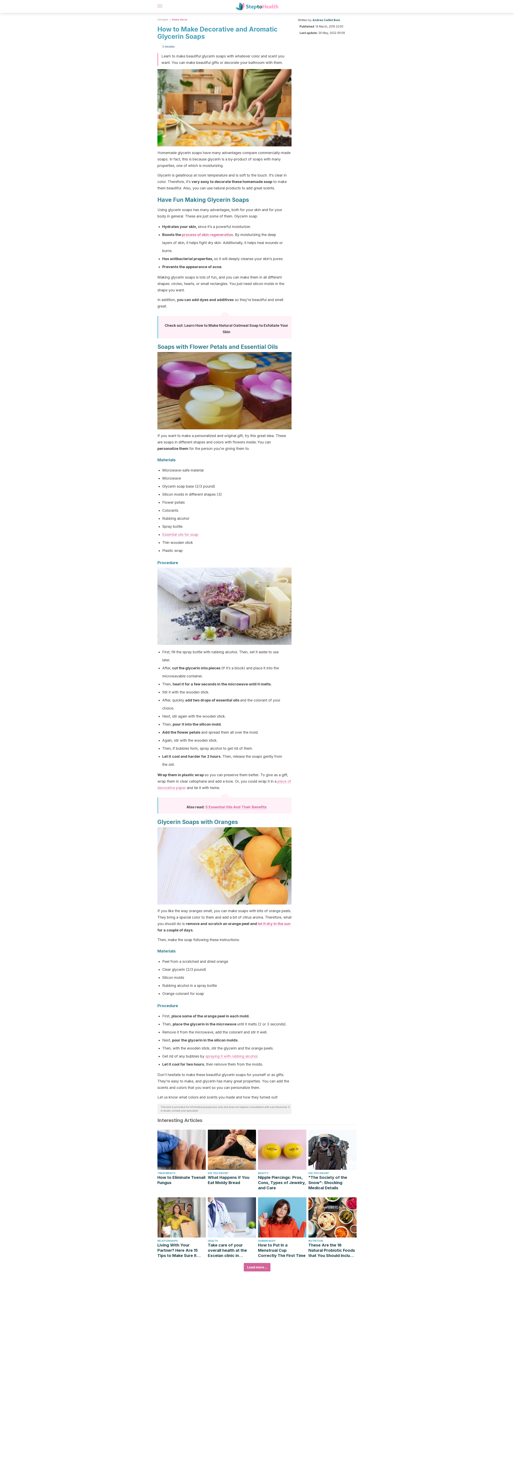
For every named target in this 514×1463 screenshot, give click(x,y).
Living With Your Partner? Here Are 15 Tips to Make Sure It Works (177, 1250)
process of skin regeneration (207, 235)
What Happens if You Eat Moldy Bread (228, 1180)
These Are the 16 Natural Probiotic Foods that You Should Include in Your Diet (331, 1250)
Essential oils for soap (180, 534)
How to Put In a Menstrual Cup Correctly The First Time (282, 1250)
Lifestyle (162, 19)
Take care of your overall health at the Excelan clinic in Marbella (227, 1250)
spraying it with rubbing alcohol (231, 1056)
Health (213, 1240)
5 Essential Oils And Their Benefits (236, 807)
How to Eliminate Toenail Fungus (181, 1180)
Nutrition (315, 1240)
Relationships (167, 1240)
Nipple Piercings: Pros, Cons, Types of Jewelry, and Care (282, 1182)
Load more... (257, 1267)
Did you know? (218, 1173)
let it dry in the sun (274, 924)
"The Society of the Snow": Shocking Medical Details (327, 1182)
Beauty (263, 1173)
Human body (266, 1240)
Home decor (180, 19)
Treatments (166, 1173)
